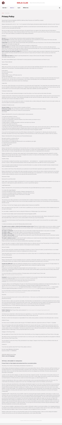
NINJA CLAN (22, 3)
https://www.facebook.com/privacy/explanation (15, 292)
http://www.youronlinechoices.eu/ (29, 288)
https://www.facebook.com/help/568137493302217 (18, 281)
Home (3, 13)
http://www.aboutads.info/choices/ (11, 286)
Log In (19, 7)
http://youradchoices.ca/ (46, 286)
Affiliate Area (25, 7)
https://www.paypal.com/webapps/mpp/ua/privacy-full (37, 310)
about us (12, 7)
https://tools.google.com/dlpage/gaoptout (46, 268)
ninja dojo (4, 7)
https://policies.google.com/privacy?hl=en (13, 274)
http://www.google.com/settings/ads (12, 266)
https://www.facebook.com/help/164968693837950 (26, 278)
